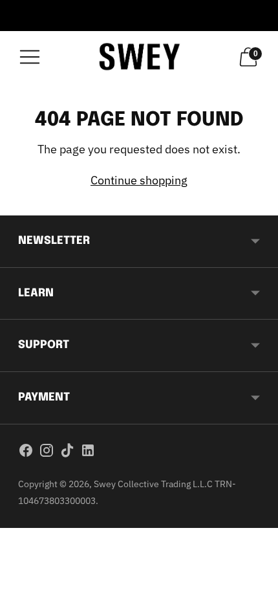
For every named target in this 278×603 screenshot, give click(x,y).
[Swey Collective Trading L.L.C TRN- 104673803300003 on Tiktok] (67, 453)
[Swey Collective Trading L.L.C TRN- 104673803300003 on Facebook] (26, 453)
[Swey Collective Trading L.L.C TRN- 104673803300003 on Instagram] (46, 453)
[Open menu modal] (30, 57)
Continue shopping (139, 180)
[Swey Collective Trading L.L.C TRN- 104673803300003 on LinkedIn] (88, 453)
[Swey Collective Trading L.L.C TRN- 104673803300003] (139, 56)
